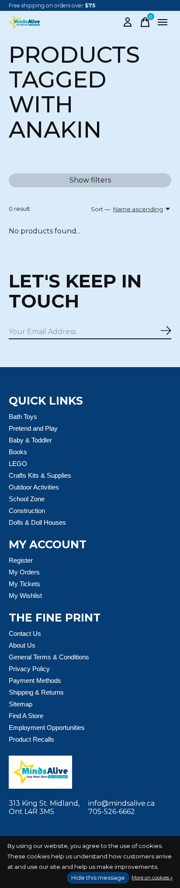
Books (18, 452)
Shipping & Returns (36, 692)
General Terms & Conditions (49, 657)
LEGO (18, 463)
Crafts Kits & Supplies (40, 475)
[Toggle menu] (162, 22)
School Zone (27, 499)
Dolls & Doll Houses (37, 522)
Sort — (100, 209)
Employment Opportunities (47, 727)
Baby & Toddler (30, 440)
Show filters (90, 180)
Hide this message (98, 877)
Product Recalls (31, 739)
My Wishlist (25, 595)
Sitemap (20, 704)
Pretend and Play (33, 428)
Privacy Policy (29, 668)
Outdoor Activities (34, 487)
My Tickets (24, 583)
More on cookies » (152, 877)
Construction (27, 510)
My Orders (24, 572)
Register (21, 560)
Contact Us (25, 633)
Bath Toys (23, 416)
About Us (22, 645)
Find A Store (26, 715)
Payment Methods (35, 680)
